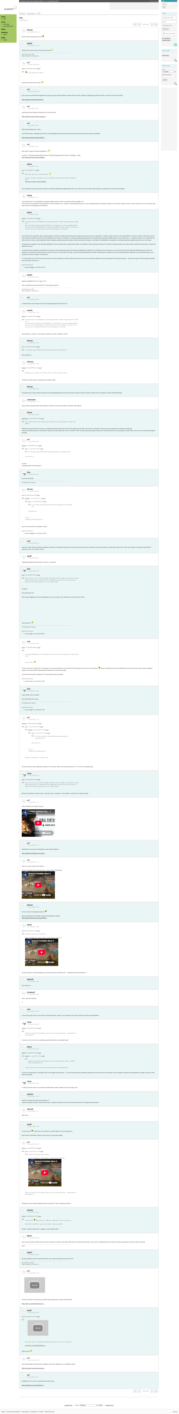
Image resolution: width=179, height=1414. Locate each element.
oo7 (28, 62)
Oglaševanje (33, 1411)
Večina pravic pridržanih (13, 1411)
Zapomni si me (167, 25)
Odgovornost (25, 1411)
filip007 (29, 43)
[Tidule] (24, 774)
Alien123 (30, 1109)
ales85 (29, 556)
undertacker (31, 400)
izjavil (38, 68)
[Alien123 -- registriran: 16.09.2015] (24, 1110)
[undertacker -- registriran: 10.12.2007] (24, 400)
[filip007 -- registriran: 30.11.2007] (24, 44)
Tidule (29, 773)
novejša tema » (109, 1405)
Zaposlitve (4, 32)
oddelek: (77, 1405)
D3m (28, 472)
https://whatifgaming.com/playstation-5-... (33, 1385)
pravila (5, 40)
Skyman (30, 30)
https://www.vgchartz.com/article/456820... (33, 157)
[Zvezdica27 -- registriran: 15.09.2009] (24, 993)
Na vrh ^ (175, 1411)
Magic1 (29, 1236)
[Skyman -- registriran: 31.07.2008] (24, 31)
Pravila (3, 1411)
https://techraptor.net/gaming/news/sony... (33, 1368)
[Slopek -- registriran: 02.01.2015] (24, 196)
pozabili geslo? (166, 40)
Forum (3, 22)
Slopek (29, 195)
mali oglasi (6, 24)
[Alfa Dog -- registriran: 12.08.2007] (24, 363)
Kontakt (41, 1411)
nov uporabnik (166, 38)
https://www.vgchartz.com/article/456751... (33, 137)
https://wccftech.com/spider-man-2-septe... (33, 853)
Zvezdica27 (31, 992)
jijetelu (29, 164)
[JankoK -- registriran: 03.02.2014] (24, 311)
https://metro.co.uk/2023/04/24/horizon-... (33, 1303)
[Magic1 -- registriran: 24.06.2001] (24, 1237)
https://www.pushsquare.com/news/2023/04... (34, 918)
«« (135, 24)
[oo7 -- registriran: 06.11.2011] (24, 63)
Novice (3, 17)
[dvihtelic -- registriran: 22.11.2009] (24, 1095)
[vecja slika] (34, 1285)
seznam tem (165, 55)
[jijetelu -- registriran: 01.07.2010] (24, 165)
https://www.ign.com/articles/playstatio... (33, 99)
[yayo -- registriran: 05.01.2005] (24, 542)
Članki (3, 29)
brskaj (5, 34)
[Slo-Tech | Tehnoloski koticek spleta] (10, 8)
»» (156, 24)
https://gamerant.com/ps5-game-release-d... (34, 116)
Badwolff (30, 979)
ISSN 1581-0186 (49, 1411)
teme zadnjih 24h (8, 26)
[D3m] (24, 473)
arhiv (4, 19)
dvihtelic (30, 1094)
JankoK (30, 310)
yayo (23, 68)
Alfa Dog (30, 362)
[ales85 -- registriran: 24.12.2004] (24, 557)
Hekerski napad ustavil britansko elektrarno (39, 1)
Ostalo (3, 37)
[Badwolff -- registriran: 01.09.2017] (24, 980)
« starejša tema (68, 1405)
